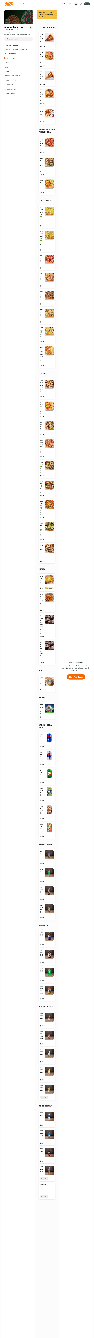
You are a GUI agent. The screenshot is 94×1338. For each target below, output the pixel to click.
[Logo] (9, 4)
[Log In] (76, 4)
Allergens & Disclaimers (23, 34)
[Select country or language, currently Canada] (69, 4)
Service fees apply (9, 34)
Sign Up (87, 4)
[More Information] (31, 27)
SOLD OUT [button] (44, 1097)
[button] (18, 45)
